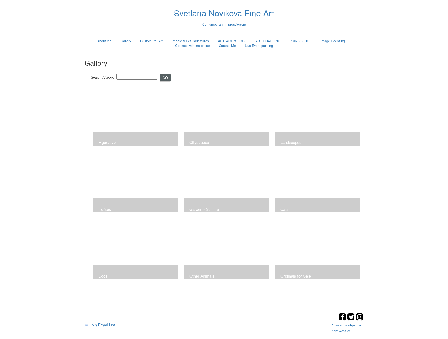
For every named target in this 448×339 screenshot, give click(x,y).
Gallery (126, 41)
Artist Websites (341, 331)
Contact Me (227, 45)
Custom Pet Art (151, 41)
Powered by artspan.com (347, 325)
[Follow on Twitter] (351, 319)
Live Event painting (259, 45)
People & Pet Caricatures (190, 41)
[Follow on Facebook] (343, 319)
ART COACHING (268, 41)
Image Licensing (333, 41)
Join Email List (102, 325)
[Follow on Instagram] (359, 319)
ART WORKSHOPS (232, 41)
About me (104, 41)
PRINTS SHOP (301, 41)
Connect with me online (192, 45)
